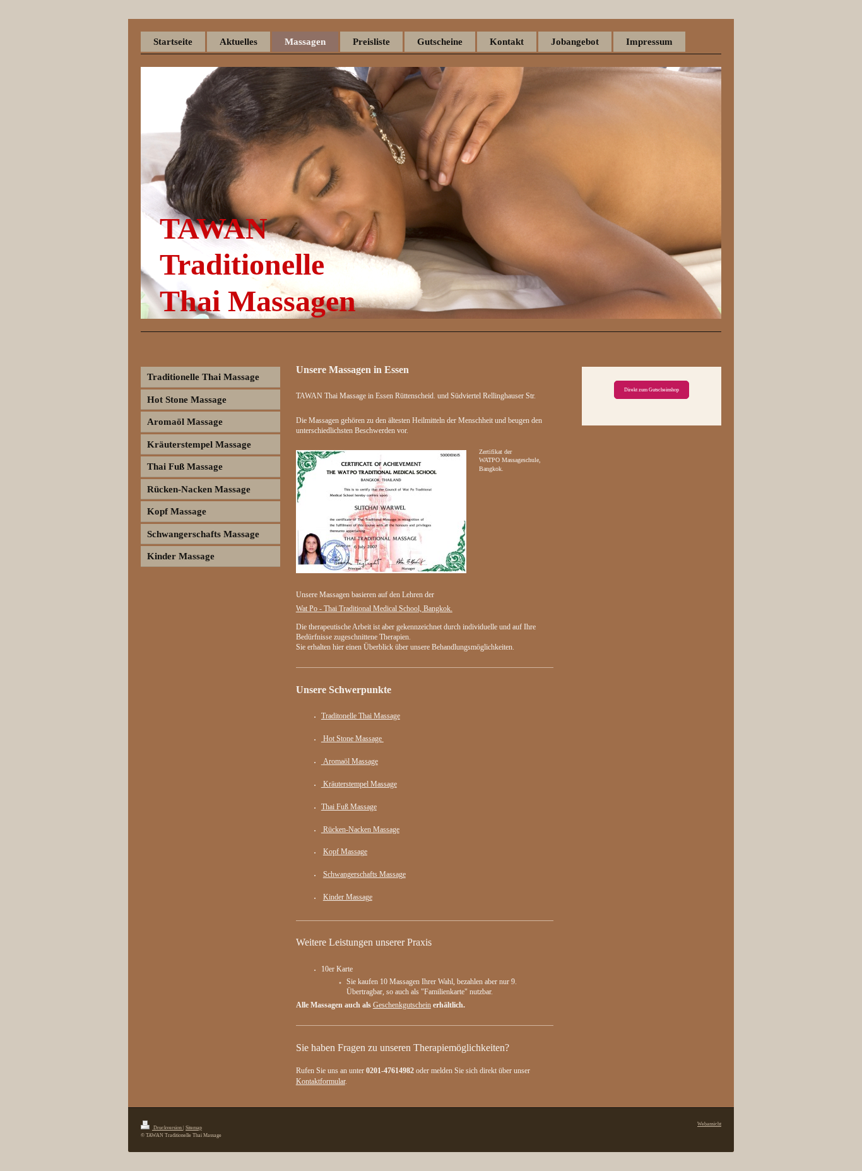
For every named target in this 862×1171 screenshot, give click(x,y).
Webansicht (709, 1124)
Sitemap (194, 1128)
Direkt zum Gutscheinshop (651, 390)
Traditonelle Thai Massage (360, 715)
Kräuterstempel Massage (359, 784)
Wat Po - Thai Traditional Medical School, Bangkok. (374, 608)
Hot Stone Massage (352, 738)
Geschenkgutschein (402, 1005)
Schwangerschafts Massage (364, 874)
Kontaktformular (320, 1081)
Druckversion (167, 1128)
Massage (354, 851)
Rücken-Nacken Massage (360, 829)
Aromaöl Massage (350, 761)
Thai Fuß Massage (349, 806)
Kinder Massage (347, 897)
